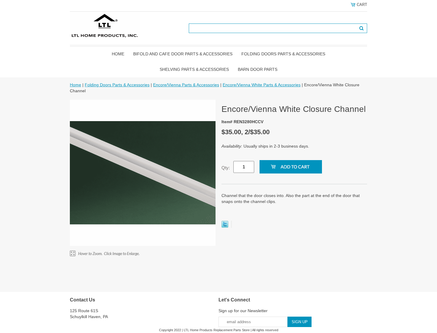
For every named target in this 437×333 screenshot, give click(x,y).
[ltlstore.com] (105, 25)
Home (118, 53)
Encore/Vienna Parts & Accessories (186, 84)
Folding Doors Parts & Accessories (283, 53)
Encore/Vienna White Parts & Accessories (262, 84)
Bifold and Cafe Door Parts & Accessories (182, 53)
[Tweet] (224, 226)
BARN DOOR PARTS (257, 69)
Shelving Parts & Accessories (194, 69)
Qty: (225, 167)
